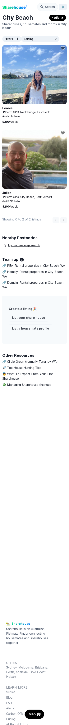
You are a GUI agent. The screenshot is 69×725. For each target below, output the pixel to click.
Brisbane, (41, 667)
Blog (9, 697)
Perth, (11, 672)
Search (50, 7)
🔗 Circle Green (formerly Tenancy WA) (30, 361)
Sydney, (12, 667)
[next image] (60, 78)
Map (32, 714)
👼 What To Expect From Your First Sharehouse (27, 376)
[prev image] (9, 78)
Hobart (11, 677)
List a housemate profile (30, 328)
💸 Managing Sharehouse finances (26, 385)
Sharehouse (14, 629)
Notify (55, 17)
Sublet (10, 692)
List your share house (28, 318)
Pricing (11, 719)
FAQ (9, 703)
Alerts (10, 708)
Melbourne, (26, 667)
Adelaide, (23, 672)
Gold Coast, (38, 672)
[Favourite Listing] (63, 48)
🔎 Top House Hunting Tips (21, 368)
